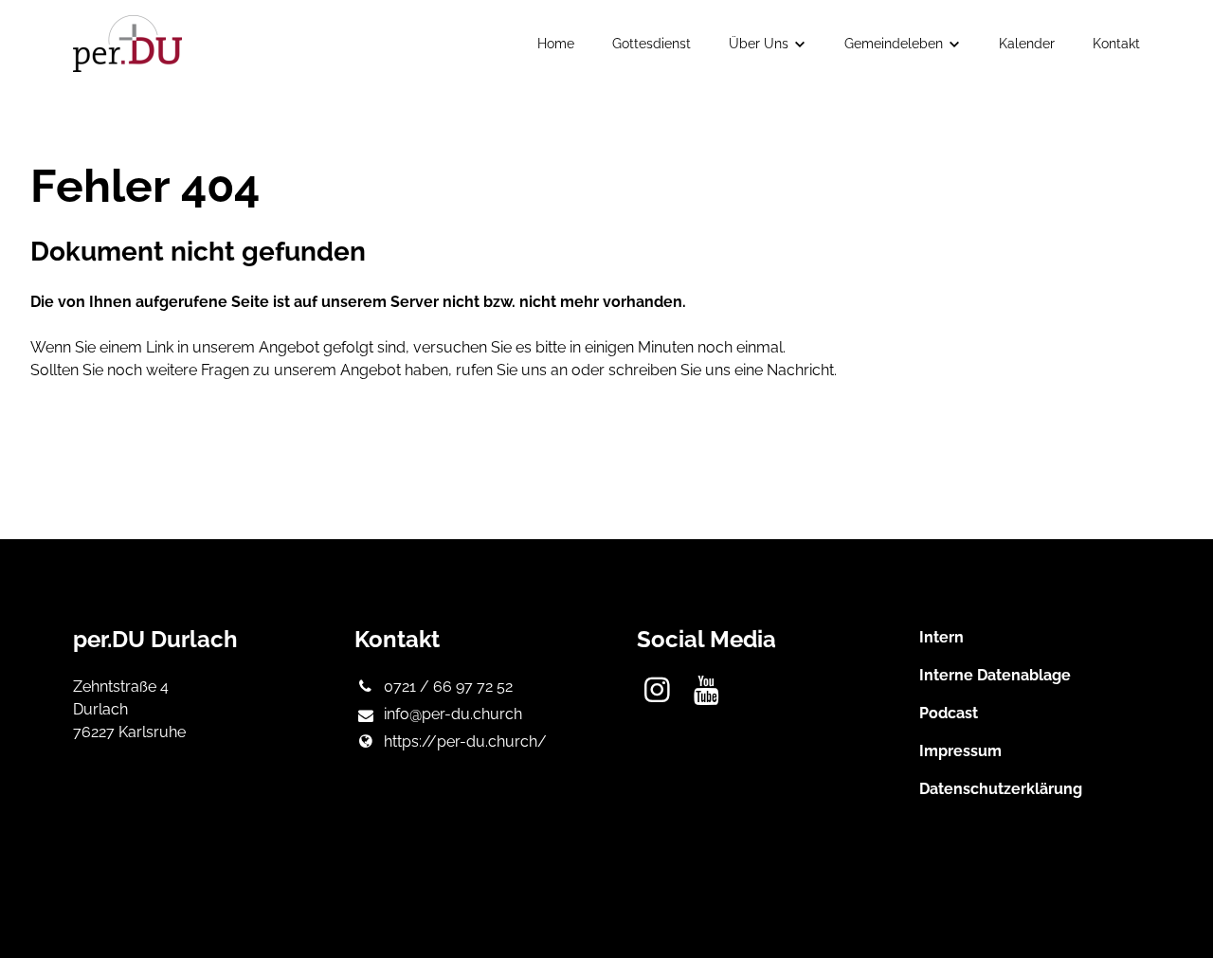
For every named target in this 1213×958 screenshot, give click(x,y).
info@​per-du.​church (453, 714)
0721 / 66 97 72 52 (448, 687)
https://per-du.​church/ (465, 741)
